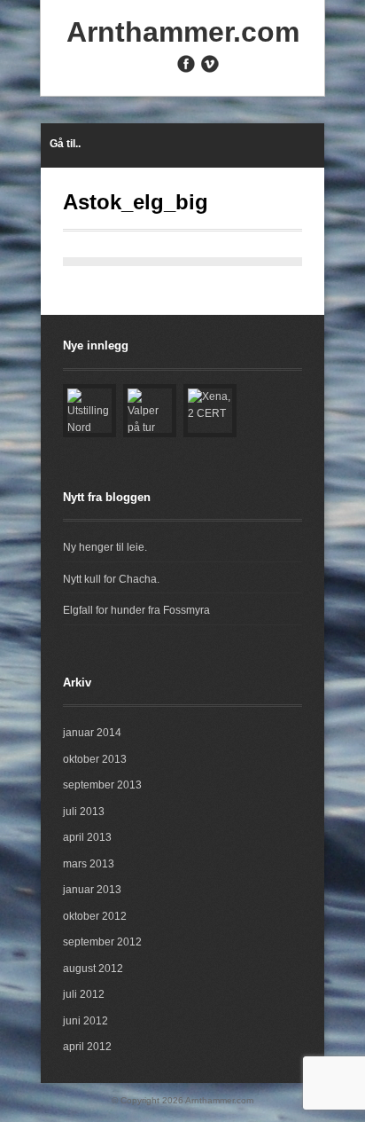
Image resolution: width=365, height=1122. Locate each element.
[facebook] (186, 64)
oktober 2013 (95, 759)
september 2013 (102, 785)
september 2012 (102, 942)
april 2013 (87, 837)
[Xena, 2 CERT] (210, 410)
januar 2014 (92, 732)
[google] (162, 69)
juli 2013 (84, 811)
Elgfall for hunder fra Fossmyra (136, 610)
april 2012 (87, 1046)
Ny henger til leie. (105, 547)
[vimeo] (210, 64)
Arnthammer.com (182, 32)
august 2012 (93, 968)
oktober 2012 (95, 916)
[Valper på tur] (149, 410)
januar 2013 (92, 889)
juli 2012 (84, 994)
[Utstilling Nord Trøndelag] (89, 410)
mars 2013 (88, 864)
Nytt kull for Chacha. (111, 579)
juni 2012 (85, 1021)
